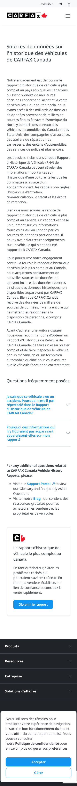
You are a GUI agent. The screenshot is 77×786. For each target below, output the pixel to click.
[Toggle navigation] (68, 16)
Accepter (38, 762)
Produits (12, 646)
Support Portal (39, 483)
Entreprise (13, 676)
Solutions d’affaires (20, 691)
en (60, 4)
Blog (37, 498)
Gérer (38, 772)
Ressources (14, 661)
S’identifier (47, 4)
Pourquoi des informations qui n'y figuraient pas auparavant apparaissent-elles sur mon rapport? (31, 433)
